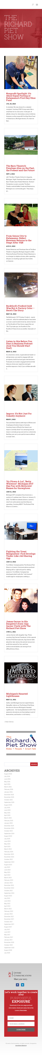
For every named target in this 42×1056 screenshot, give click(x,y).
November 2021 (9, 919)
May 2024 (7, 844)
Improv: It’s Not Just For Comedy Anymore (19, 414)
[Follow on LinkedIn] (22, 984)
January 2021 (8, 940)
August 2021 (8, 927)
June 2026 (7, 779)
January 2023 (8, 883)
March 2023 (8, 877)
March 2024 (8, 849)
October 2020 (8, 945)
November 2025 (9, 797)
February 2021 (8, 937)
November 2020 (9, 942)
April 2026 (7, 784)
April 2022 (7, 906)
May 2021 (7, 934)
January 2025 (8, 823)
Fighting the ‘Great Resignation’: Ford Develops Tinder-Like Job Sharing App (20, 555)
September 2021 (9, 924)
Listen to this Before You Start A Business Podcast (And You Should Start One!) (19, 344)
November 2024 (9, 828)
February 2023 (8, 880)
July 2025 (7, 807)
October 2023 (8, 859)
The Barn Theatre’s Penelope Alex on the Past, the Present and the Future (20, 168)
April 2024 (7, 846)
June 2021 (7, 932)
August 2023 (8, 864)
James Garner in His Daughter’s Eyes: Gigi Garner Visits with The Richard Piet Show (18, 625)
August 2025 (8, 805)
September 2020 (9, 947)
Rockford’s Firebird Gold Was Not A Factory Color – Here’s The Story (20, 308)
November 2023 (9, 857)
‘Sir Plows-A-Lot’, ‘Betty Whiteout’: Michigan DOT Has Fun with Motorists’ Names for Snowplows (19, 485)
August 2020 (8, 950)
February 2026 (8, 789)
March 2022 (8, 909)
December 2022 (9, 885)
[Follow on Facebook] (17, 984)
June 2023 (7, 870)
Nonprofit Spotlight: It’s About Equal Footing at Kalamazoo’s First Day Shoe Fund (21, 97)
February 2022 (8, 911)
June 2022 (7, 901)
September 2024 (9, 833)
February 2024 (8, 851)
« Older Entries (9, 722)
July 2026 (7, 776)
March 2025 (8, 818)
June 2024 (7, 841)
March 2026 (8, 787)
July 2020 (7, 953)
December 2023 (9, 854)
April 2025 (7, 815)
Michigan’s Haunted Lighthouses (17, 694)
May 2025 (7, 813)
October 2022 (8, 890)
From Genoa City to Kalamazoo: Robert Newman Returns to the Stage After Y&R (18, 239)
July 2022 (7, 898)
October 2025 (8, 800)
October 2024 (8, 831)
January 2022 (8, 914)
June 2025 (7, 810)
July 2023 (7, 867)
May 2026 (7, 781)
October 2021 (8, 921)
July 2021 (7, 929)
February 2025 (8, 820)
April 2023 (7, 875)
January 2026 (8, 792)
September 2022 (9, 893)
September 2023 (9, 862)
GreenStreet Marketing (21, 1045)
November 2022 (9, 888)
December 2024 (9, 826)
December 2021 (9, 916)
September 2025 (9, 802)
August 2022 (8, 896)
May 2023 (7, 872)
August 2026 (8, 774)
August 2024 (8, 836)
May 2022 (7, 903)
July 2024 (7, 838)
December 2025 (9, 794)
